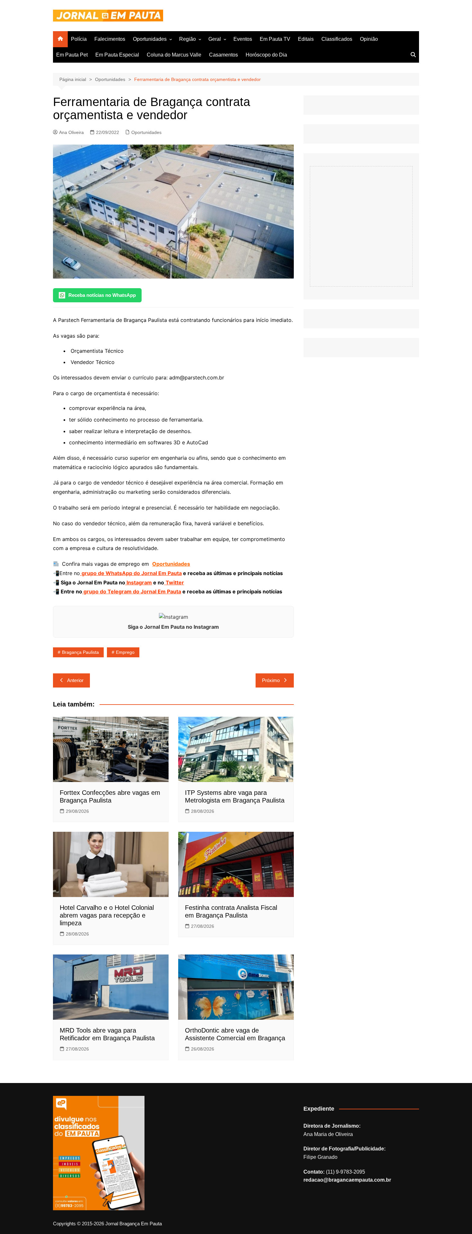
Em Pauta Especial (117, 55)
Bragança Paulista (80, 652)
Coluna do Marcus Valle (174, 55)
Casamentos (223, 55)
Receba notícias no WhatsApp (102, 295)
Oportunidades (150, 39)
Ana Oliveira (71, 132)
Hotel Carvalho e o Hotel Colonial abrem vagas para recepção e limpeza (107, 915)
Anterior (75, 680)
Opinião (369, 39)
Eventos (242, 39)
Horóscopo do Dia (266, 55)
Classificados (336, 39)
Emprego (125, 652)
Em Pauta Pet (72, 55)
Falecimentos (109, 39)
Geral (214, 39)
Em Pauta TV (275, 39)
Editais (306, 39)
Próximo (271, 680)
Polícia (79, 39)
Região (187, 39)
